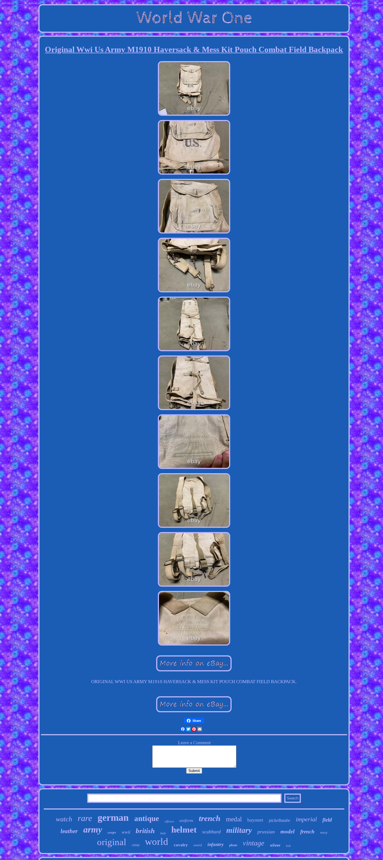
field (327, 820)
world (156, 841)
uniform (186, 820)
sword (197, 845)
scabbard (211, 831)
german (113, 817)
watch (64, 819)
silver (275, 845)
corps (112, 832)
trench (209, 818)
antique (146, 818)
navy (323, 832)
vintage (253, 843)
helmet (184, 829)
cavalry (181, 845)
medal (234, 819)
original (111, 842)
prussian (266, 831)
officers (169, 821)
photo (233, 845)
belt (288, 845)
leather (69, 831)
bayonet (255, 820)
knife (163, 833)
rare (85, 818)
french (307, 831)
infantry (215, 844)
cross (135, 845)
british (145, 830)
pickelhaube (279, 820)
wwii (126, 832)
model (287, 831)
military (239, 830)
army (92, 829)
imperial (306, 819)
